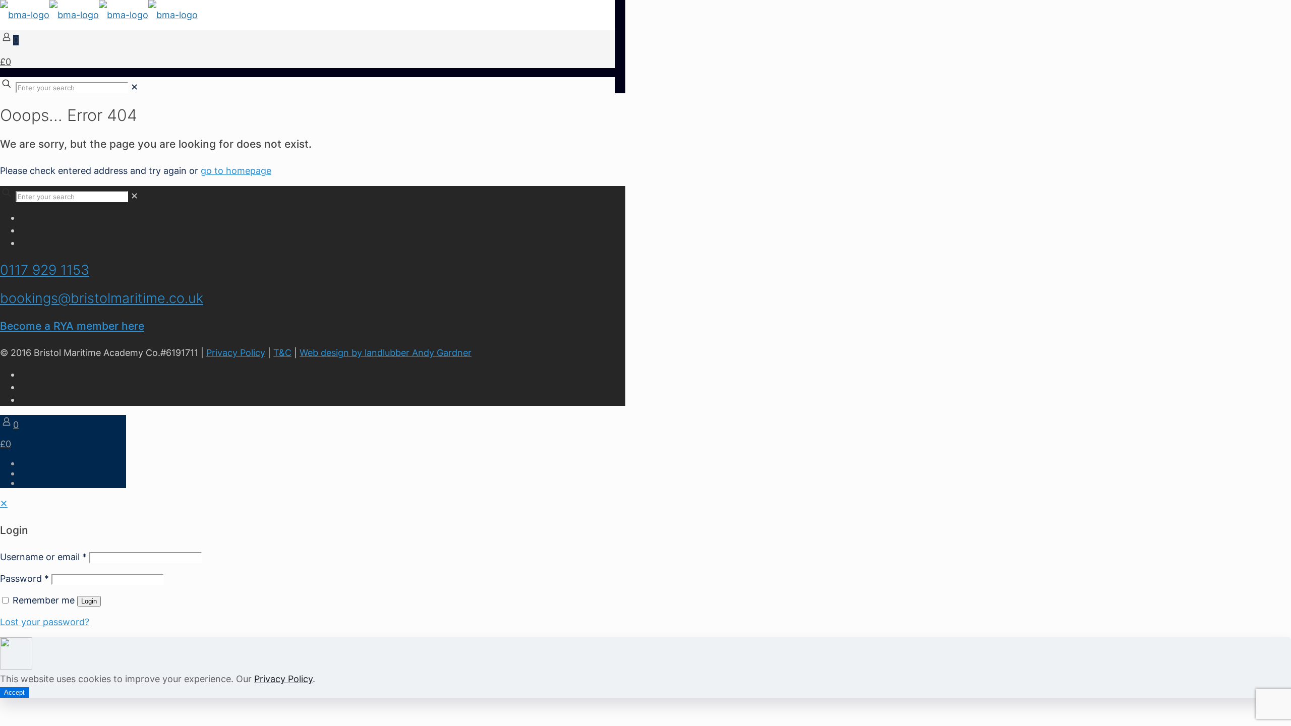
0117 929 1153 (44, 270)
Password (24, 578)
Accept (14, 692)
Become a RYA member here (72, 326)
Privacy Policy (235, 352)
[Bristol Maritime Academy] (99, 15)
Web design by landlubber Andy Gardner (386, 352)
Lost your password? (44, 622)
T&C (282, 352)
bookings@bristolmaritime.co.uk (101, 298)
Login (89, 601)
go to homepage (236, 170)
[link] (134, 87)
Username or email (43, 557)
